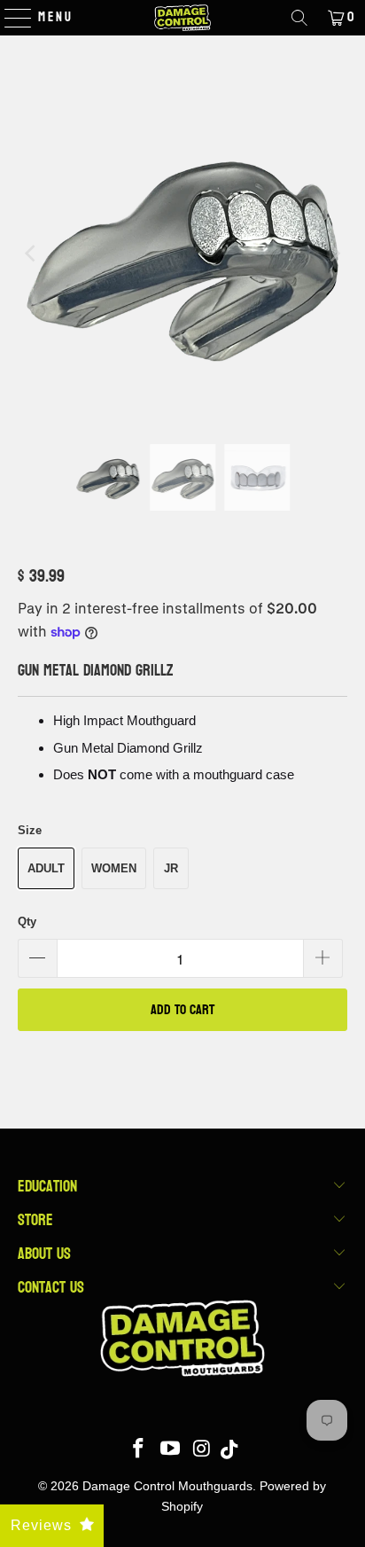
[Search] (299, 17)
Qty (27, 921)
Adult (46, 868)
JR (171, 868)
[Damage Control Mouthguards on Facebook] (139, 1450)
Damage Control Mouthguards (167, 1486)
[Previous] (31, 253)
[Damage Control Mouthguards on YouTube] (171, 1450)
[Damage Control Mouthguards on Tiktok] (229, 1450)
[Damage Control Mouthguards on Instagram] (202, 1450)
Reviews (41, 1525)
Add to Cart (182, 1009)
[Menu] (9, 17)
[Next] (334, 253)
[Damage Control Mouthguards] (182, 17)
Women (113, 868)
